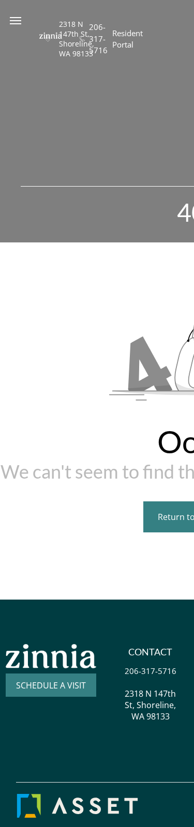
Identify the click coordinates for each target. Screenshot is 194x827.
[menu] (15, 20)
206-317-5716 (98, 38)
